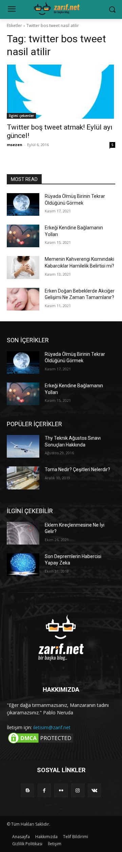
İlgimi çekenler (21, 115)
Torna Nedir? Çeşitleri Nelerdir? (77, 469)
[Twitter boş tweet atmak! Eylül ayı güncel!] (61, 92)
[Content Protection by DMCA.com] (41, 743)
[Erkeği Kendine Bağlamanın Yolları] (23, 236)
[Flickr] (60, 790)
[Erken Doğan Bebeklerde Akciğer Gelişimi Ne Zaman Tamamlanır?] (23, 299)
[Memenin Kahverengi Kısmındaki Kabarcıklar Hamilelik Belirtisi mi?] (23, 267)
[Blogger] (27, 790)
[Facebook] (44, 790)
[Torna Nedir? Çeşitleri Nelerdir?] (23, 477)
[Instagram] (77, 790)
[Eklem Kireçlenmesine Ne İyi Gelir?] (23, 533)
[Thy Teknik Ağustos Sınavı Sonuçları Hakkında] (23, 446)
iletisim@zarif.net (51, 727)
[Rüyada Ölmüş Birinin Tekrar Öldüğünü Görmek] (23, 204)
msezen (14, 144)
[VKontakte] (94, 790)
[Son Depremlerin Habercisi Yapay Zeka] (23, 564)
